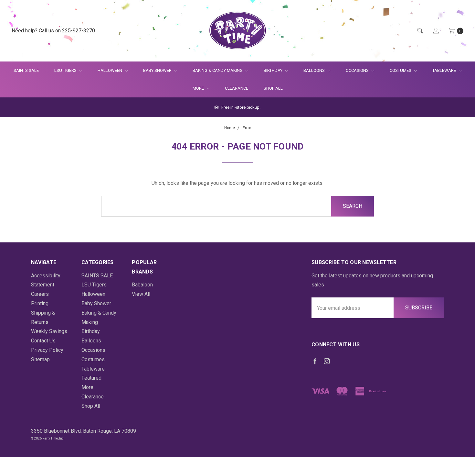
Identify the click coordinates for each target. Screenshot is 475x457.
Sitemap (40, 359)
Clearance (236, 88)
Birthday (273, 70)
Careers (40, 294)
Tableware (444, 70)
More (194, 88)
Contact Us (43, 341)
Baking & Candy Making (218, 70)
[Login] (435, 31)
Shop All (273, 88)
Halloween (110, 70)
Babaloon (142, 285)
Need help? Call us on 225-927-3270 (53, 31)
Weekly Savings (49, 331)
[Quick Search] (419, 31)
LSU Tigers (66, 70)
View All (141, 294)
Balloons (314, 70)
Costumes (401, 70)
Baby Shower (158, 70)
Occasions (358, 70)
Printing (39, 303)
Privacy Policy (47, 350)
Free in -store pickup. (240, 107)
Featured (91, 378)
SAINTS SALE (26, 70)
